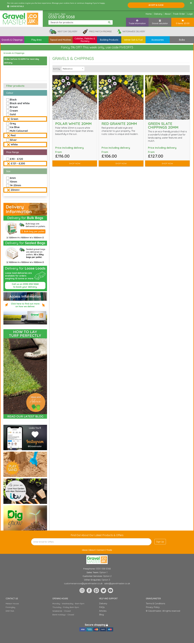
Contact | (101, 550)
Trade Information (137, 23)
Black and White (20, 103)
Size (8, 171)
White (14, 144)
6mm (13, 178)
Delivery (158, 14)
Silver (13, 140)
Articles (102, 611)
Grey (13, 123)
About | (93, 550)
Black (13, 99)
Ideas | (85, 550)
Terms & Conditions (155, 603)
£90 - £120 (16, 159)
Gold (13, 114)
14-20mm (15, 185)
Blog (101, 614)
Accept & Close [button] (156, 5)
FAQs (102, 607)
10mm (13, 181)
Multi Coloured (19, 130)
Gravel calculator (160, 23)
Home (149, 14)
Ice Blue (15, 127)
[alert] (97, 5)
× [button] (191, 3)
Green (14, 119)
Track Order (179, 14)
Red (13, 135)
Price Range (12, 152)
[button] (56, 6)
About (168, 14)
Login (190, 14)
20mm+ (15, 190)
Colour (9, 92)
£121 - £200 (18, 163)
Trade (109, 550)
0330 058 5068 (61, 16)
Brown (14, 107)
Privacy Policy (153, 607)
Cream (14, 110)
